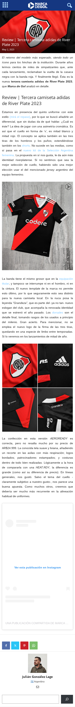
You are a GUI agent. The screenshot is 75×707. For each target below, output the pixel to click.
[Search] (67, 699)
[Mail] (37, 687)
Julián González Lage (37, 677)
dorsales (57, 312)
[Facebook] (6, 645)
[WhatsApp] (34, 645)
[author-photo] (37, 663)
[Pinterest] (24, 645)
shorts (26, 145)
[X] (15, 645)
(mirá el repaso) (20, 116)
